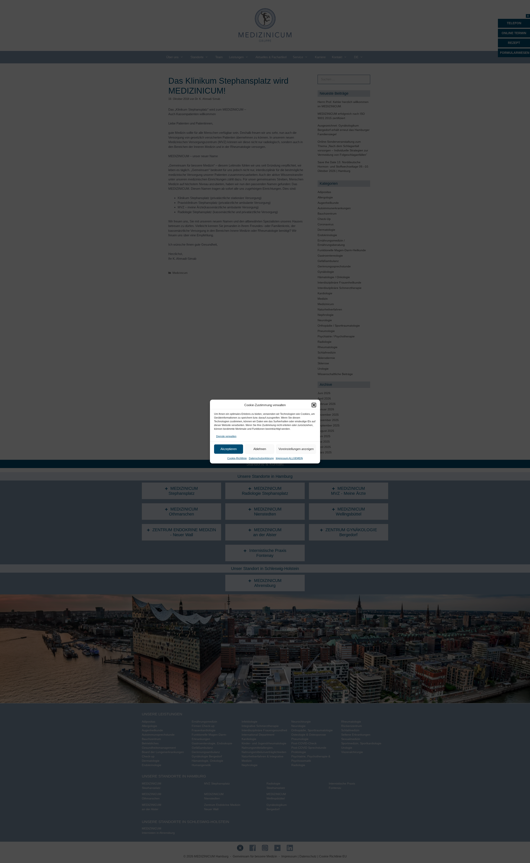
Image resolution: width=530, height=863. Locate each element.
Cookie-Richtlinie (237, 458)
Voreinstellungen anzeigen (296, 449)
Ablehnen (259, 449)
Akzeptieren (228, 449)
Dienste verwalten (226, 436)
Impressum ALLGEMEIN (289, 458)
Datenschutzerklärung (261, 458)
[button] (314, 405)
